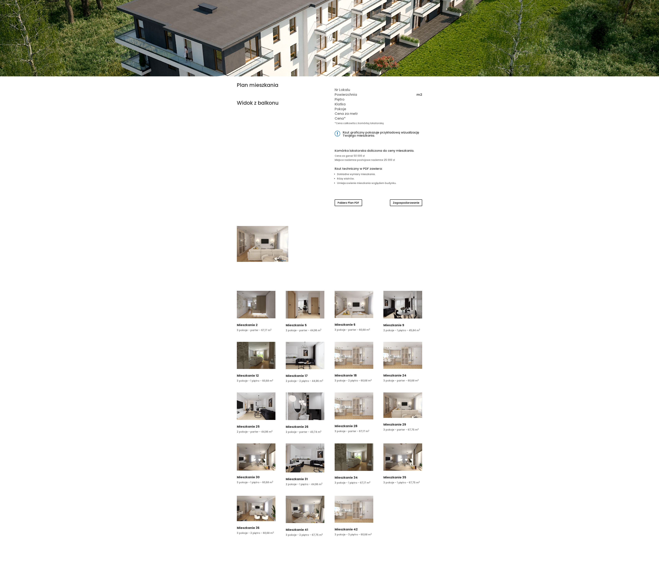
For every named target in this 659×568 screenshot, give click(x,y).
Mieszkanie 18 (346, 375)
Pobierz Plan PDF (348, 203)
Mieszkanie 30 (248, 477)
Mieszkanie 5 (296, 325)
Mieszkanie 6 (345, 324)
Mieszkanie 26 (297, 427)
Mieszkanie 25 (248, 426)
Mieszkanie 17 (297, 376)
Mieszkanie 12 (248, 375)
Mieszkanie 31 (297, 479)
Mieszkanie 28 (346, 426)
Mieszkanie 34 (346, 477)
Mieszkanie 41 (297, 530)
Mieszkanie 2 (247, 325)
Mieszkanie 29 (394, 424)
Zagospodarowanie (406, 203)
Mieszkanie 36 (248, 528)
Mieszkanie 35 (394, 477)
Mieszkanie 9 (393, 325)
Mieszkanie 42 (346, 529)
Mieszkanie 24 (394, 375)
